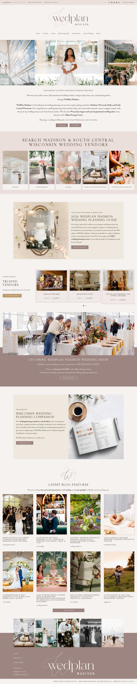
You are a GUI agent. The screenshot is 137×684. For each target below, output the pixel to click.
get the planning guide (128, 2)
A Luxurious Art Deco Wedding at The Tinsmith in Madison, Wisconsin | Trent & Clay (51, 540)
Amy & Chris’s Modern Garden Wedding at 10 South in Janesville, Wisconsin (84, 596)
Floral (68, 187)
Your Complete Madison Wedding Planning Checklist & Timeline (119, 539)
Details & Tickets (69, 378)
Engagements (107, 602)
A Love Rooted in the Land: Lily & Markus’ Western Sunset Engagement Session (119, 596)
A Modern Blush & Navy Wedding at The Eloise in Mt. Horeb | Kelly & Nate (17, 596)
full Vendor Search (12, 295)
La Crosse (75, 125)
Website (46, 298)
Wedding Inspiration (75, 546)
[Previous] (2, 62)
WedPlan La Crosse (50, 2)
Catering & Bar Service (122, 187)
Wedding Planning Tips (9, 545)
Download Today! (24, 443)
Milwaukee (61, 125)
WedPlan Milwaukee (35, 2)
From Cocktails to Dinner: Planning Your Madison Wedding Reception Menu (16, 539)
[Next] (134, 62)
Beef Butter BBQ (51, 294)
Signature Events (85, 294)
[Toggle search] (104, 2)
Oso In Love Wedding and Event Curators (118, 295)
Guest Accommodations (95, 187)
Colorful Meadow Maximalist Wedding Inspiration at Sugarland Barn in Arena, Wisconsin (85, 540)
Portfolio (56, 298)
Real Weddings (40, 546)
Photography (42, 187)
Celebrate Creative (127, 681)
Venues (15, 187)
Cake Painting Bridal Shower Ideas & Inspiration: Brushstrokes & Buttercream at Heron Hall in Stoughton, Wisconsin (51, 598)
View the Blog (69, 610)
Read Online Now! (80, 247)
